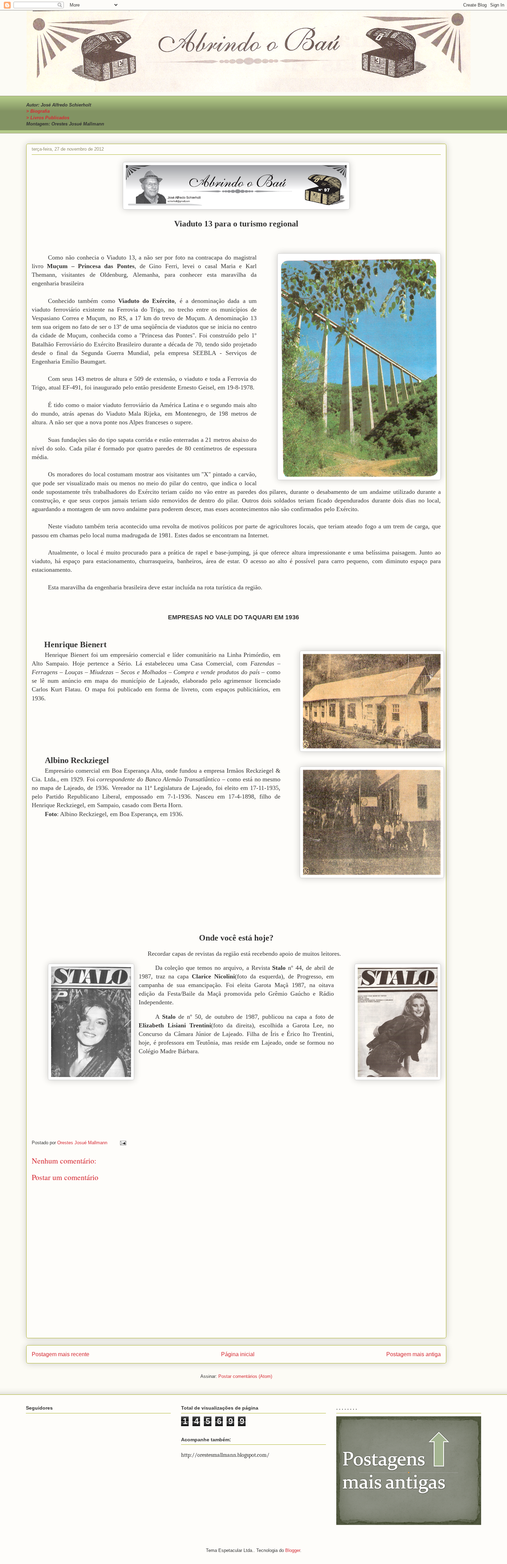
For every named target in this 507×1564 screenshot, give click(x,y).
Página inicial (238, 1354)
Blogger (292, 1550)
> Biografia (38, 111)
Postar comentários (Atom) (245, 1376)
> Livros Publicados (47, 117)
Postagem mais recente (60, 1354)
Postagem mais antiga (413, 1354)
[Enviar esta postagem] (123, 1142)
